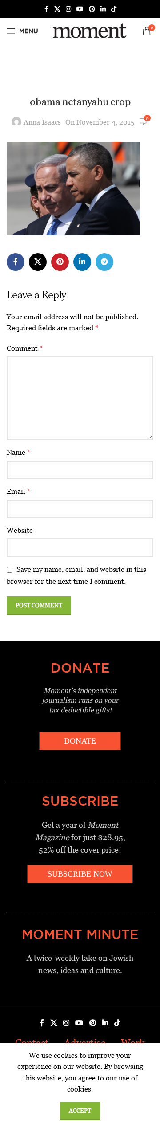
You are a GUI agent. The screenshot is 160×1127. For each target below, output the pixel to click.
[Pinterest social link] (92, 9)
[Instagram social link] (68, 9)
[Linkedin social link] (103, 9)
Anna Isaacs (42, 122)
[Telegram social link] (104, 262)
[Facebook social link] (46, 9)
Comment (25, 348)
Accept (80, 1110)
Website (20, 530)
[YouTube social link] (80, 9)
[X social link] (57, 9)
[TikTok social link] (113, 9)
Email (19, 491)
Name (19, 452)
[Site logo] (88, 30)
